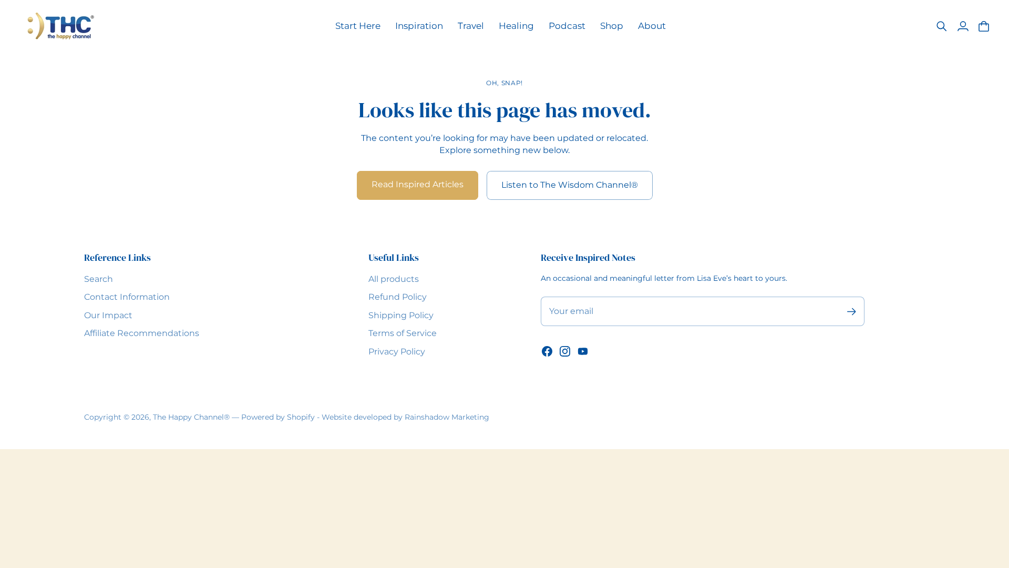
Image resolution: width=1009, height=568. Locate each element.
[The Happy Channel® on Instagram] (565, 351)
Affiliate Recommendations (141, 333)
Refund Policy (397, 297)
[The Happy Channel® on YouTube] (582, 351)
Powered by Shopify (278, 417)
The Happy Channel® (191, 417)
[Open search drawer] (941, 26)
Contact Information (127, 297)
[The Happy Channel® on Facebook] (547, 351)
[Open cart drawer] (983, 26)
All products (393, 279)
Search (98, 279)
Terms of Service (402, 333)
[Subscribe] (851, 311)
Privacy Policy (396, 352)
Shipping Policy (401, 315)
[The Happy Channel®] (60, 26)
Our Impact (108, 315)
